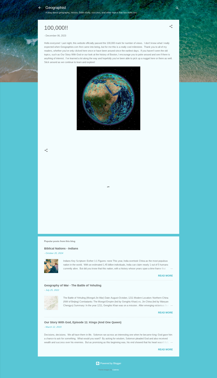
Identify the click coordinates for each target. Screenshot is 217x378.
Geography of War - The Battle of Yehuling (72, 285)
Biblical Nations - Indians (61, 248)
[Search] (177, 9)
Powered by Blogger (110, 363)
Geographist (55, 7)
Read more (165, 275)
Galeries (115, 370)
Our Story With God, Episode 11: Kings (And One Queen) (82, 322)
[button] (171, 26)
